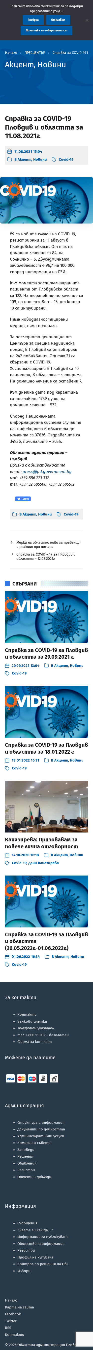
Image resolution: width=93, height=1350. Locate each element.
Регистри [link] (26, 1170)
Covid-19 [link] (66, 159)
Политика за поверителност (46, 30)
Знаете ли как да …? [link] (35, 1230)
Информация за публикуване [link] (42, 1237)
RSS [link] (8, 1328)
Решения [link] (25, 1156)
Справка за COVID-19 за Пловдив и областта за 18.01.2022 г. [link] (46, 748)
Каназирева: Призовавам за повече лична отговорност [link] (41, 843)
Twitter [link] (11, 1321)
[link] (24, 152)
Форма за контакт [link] (34, 1041)
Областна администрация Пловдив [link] (49, 1345)
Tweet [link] (25, 498)
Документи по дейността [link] (41, 1129)
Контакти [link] (27, 1014)
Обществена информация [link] (40, 1243)
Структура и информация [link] (40, 1122)
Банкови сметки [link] (32, 1021)
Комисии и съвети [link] (34, 1143)
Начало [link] (11, 53)
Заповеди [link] (25, 1150)
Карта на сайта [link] (19, 1307)
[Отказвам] (86, 20)
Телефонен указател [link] (35, 1028)
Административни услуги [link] (40, 1136)
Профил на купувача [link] (35, 1257)
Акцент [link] (24, 159)
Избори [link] (24, 1271)
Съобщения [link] (27, 1223)
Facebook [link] (13, 1314)
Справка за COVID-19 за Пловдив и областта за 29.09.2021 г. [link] (46, 653)
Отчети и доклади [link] (34, 1177)
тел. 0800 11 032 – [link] (43, 1035)
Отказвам (58, 20)
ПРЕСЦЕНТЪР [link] (35, 53)
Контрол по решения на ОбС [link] (43, 1264)
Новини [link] (40, 159)
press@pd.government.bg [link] (47, 471)
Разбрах (33, 20)
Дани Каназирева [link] (43, 863)
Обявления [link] (26, 1163)
